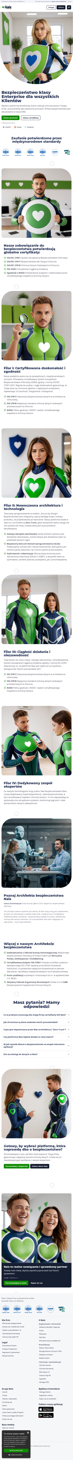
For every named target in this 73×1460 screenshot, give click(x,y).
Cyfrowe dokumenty (46, 1369)
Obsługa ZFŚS (44, 1382)
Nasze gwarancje (8, 1409)
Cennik (4, 1392)
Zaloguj (51, 7)
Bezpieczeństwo (8, 1356)
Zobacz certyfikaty (31, 118)
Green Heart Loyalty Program (12, 1412)
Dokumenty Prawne (9, 1346)
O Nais (4, 1395)
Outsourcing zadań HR (10, 1337)
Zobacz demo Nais (40, 1166)
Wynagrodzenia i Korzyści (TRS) (50, 1351)
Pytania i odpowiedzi (9, 1399)
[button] (69, 1)
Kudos (41, 1330)
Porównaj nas (7, 1402)
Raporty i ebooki (8, 1428)
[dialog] (16, 1444)
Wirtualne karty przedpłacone (49, 1341)
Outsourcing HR (45, 1375)
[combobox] (28, 1433)
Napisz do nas (37, 1283)
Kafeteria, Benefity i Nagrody (49, 1327)
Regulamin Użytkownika (10, 1352)
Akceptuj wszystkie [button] (16, 1450)
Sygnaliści (42, 1379)
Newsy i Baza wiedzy (46, 1348)
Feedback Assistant (46, 1355)
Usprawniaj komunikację (11, 1333)
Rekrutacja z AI (44, 1372)
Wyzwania (42, 1334)
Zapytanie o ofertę (45, 1395)
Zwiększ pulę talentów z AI (11, 1330)
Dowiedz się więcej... (9, 1446)
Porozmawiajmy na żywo (16, 1283)
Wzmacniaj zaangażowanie (11, 1323)
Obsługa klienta (44, 1392)
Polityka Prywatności (9, 1349)
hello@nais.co (21, 1)
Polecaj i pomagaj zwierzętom (12, 1416)
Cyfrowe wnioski (45, 1365)
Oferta (61, 7)
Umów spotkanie (10, 118)
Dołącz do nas (7, 1419)
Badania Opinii (44, 1358)
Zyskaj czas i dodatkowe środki (13, 1327)
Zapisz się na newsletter (59, 1)
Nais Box (42, 1337)
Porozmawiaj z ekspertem (17, 1166)
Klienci (4, 1406)
